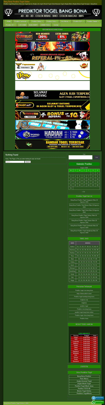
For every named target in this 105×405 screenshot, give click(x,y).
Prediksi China (51, 21)
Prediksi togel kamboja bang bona (84, 296)
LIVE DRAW (22, 25)
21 (88, 182)
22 (93, 182)
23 (97, 182)
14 (88, 179)
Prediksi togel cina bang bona (84, 290)
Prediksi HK (10, 25)
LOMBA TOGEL (45, 25)
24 (71, 185)
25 (75, 185)
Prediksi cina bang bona (84, 309)
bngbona (84, 303)
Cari (84, 154)
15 (93, 179)
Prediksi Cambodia (20, 21)
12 (79, 179)
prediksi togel (84, 306)
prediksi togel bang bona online (84, 312)
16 (97, 179)
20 (84, 182)
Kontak (56, 25)
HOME (9, 21)
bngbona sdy (84, 300)
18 (75, 182)
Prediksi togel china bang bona (84, 315)
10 (71, 179)
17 (71, 182)
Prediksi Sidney (36, 21)
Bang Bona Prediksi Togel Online (17, 1)
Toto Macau (64, 21)
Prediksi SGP (77, 21)
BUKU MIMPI (33, 25)
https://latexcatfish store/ (84, 293)
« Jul (83, 191)
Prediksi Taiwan (92, 21)
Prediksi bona (84, 318)
